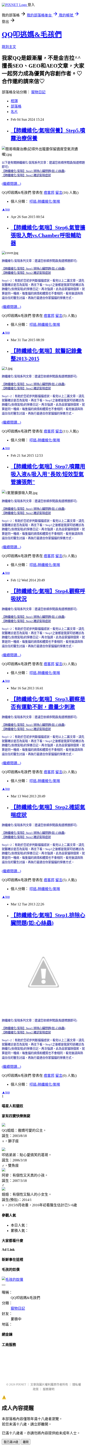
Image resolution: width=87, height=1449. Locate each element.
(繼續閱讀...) (11, 184)
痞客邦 (49, 192)
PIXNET (21, 1384)
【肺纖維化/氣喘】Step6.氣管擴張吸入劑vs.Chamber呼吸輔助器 (48, 235)
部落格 (16, 106)
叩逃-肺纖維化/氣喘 (44, 201)
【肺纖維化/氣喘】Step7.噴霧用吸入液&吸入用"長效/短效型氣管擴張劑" (48, 474)
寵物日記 (38, 92)
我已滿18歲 (11, 1442)
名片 (14, 112)
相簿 (14, 101)
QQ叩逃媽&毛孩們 (32, 34)
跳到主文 (9, 47)
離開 (26, 1442)
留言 (58, 192)
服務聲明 (48, 1389)
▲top (6, 209)
